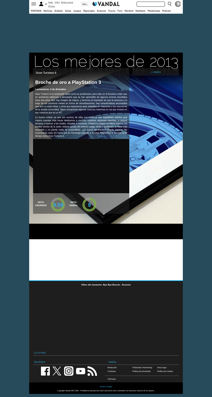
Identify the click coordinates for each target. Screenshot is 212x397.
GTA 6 (57, 2)
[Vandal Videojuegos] (106, 3)
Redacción (112, 368)
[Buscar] (169, 4)
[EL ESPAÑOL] (178, 4)
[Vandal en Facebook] (45, 371)
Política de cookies (165, 371)
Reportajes (89, 10)
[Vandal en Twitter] (57, 371)
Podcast (166, 10)
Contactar (112, 371)
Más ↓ (84, 4)
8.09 (58, 204)
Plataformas (154, 10)
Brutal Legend (67, 2)
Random (129, 10)
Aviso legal (162, 368)
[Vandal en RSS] (92, 371)
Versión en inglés (106, 387)
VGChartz (112, 379)
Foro (119, 10)
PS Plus (51, 6)
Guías (68, 10)
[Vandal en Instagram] (69, 371)
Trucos (111, 10)
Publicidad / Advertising (142, 368)
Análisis (58, 10)
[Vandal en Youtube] (81, 371)
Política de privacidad (141, 371)
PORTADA (36, 10)
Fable (50, 2)
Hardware (140, 10)
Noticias (48, 10)
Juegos (77, 10)
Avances (101, 10)
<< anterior (155, 71)
